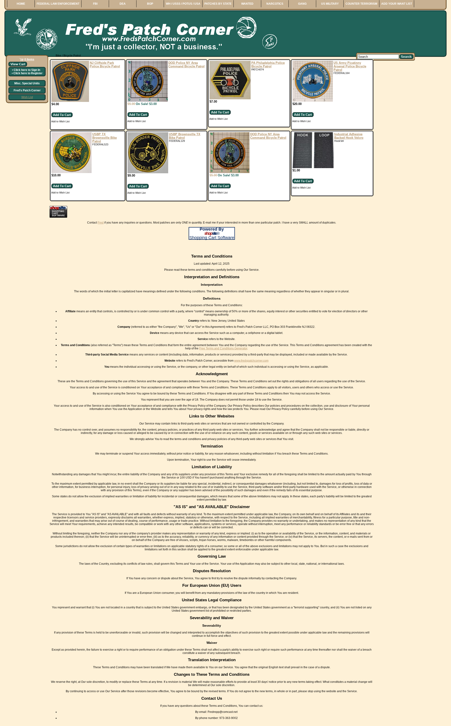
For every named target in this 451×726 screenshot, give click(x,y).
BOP (150, 3)
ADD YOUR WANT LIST (396, 3)
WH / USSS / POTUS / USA (183, 3)
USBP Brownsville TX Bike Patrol (184, 135)
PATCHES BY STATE (218, 3)
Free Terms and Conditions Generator (223, 348)
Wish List (27, 97)
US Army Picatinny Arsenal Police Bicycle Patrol (350, 66)
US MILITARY (330, 3)
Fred (101, 222)
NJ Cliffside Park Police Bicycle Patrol (105, 64)
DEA (123, 3)
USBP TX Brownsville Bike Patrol (104, 137)
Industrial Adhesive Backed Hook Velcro (348, 135)
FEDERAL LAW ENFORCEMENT (58, 3)
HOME (21, 3)
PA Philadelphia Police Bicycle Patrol (268, 64)
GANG (302, 3)
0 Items (29, 59)
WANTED (247, 3)
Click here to (27, 70)
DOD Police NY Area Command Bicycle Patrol (186, 64)
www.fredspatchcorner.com (251, 360)
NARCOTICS (274, 3)
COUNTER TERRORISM (361, 3)
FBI (95, 3)
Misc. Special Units (27, 83)
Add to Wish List (60, 121)
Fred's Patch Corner (27, 90)
